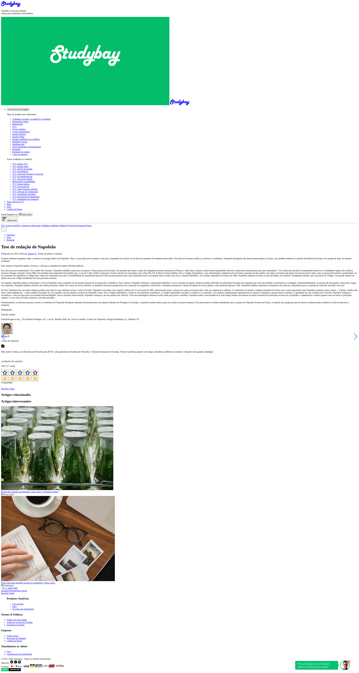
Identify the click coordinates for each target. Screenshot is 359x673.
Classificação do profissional (19, 654)
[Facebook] (16, 663)
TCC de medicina (20, 171)
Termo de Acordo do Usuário (20, 622)
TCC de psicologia (20, 186)
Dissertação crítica (20, 121)
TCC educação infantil (22, 179)
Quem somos (12, 636)
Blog (9, 204)
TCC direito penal (20, 166)
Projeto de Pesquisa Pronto (80, 225)
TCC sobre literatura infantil (24, 189)
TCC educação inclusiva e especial (27, 174)
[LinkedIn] (12, 663)
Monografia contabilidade (23, 181)
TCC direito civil (19, 164)
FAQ (9, 207)
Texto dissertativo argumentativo (26, 147)
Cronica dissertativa (21, 132)
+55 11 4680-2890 (9, 588)
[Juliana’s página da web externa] (2, 347)
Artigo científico (13, 225)
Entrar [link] (4, 214)
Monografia (17, 124)
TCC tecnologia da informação (26, 197)
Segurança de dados (15, 625)
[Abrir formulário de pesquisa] (4, 229)
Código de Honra (14, 209)
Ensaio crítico (18, 137)
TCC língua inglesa (21, 184)
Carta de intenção (20, 154)
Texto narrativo (19, 129)
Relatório (16, 149)
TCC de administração (22, 176)
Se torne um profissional (23, 609)
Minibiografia (18, 144)
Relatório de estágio (21, 152)
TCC (14, 126)
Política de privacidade (17, 620)
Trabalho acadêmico (50, 225)
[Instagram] (19, 663)
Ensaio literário (19, 134)
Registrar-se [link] (12, 214)
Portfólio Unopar (19, 142)
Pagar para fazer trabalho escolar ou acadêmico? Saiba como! (28, 583)
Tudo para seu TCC (15, 202)
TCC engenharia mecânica (24, 194)
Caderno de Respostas (31, 225)
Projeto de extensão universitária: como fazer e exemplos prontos (29, 492)
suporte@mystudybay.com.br (14, 591)
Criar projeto (18, 604)
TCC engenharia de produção (25, 199)
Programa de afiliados (16, 638)
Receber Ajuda (7, 389)
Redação (63, 225)
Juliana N (32, 254)
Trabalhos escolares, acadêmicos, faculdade (31, 119)
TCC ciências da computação (25, 191)
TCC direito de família (22, 169)
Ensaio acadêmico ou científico (26, 139)
